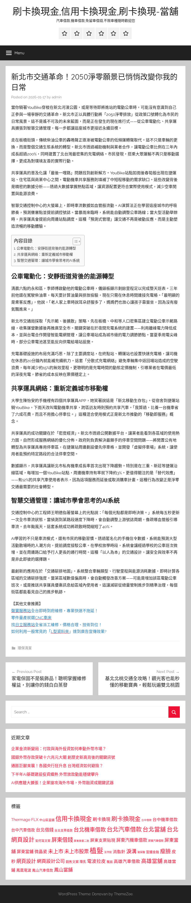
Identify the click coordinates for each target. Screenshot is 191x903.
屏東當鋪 (25, 851)
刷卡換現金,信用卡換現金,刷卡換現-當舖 (95, 11)
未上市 (55, 851)
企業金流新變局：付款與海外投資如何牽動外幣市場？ (58, 748)
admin (57, 97)
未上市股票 (76, 851)
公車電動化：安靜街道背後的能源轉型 (46, 248)
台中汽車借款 (23, 830)
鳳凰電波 (23, 870)
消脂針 (119, 851)
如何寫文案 (43, 840)
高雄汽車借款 (127, 861)
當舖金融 (152, 852)
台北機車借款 (90, 829)
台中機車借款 (165, 819)
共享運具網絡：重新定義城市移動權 (45, 254)
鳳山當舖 (63, 870)
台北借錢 (45, 829)
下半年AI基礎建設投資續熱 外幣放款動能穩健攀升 (55, 774)
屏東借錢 (62, 840)
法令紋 (108, 852)
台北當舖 (154, 829)
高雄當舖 (152, 861)
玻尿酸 (141, 852)
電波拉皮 (96, 861)
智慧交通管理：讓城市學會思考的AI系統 (48, 260)
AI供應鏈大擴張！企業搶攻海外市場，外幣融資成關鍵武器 (62, 782)
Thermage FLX (24, 819)
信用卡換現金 (73, 818)
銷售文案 (72, 862)
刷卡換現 (101, 819)
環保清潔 (25, 648)
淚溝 (131, 851)
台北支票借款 (64, 830)
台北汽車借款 (124, 829)
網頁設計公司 (51, 861)
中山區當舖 (47, 820)
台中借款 (146, 820)
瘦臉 (165, 851)
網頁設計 (26, 861)
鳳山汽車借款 (42, 870)
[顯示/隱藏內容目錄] (74, 241)
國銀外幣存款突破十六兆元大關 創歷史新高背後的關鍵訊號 (63, 757)
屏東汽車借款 (156, 840)
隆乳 (83, 862)
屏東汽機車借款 (131, 840)
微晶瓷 (40, 851)
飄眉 (110, 862)
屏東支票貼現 (102, 840)
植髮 (96, 851)
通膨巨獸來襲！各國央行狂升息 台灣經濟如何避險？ (57, 765)
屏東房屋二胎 (81, 840)
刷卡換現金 (125, 818)
